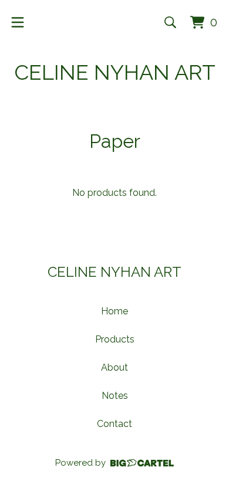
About (114, 367)
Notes (115, 395)
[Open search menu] (170, 22)
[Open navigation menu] (17, 22)
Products (114, 339)
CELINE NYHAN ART (114, 72)
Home (114, 311)
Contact (114, 423)
